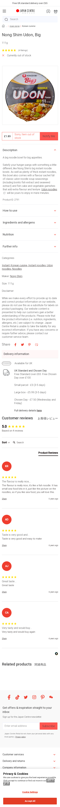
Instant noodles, (37, 265)
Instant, (6, 265)
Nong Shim (16, 276)
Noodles (17, 268)
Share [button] (4, 499)
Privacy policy (20, 737)
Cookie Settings (30, 792)
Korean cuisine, (19, 265)
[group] (30, 426)
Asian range (15, 26)
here (39, 410)
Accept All (30, 801)
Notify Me (49, 136)
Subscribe (48, 726)
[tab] (48, 453)
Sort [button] (5, 442)
